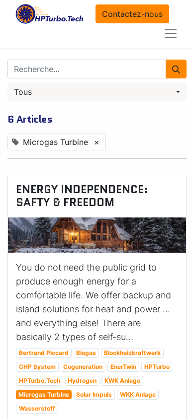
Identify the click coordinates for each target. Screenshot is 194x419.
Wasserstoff (37, 408)
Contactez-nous (132, 14)
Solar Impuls (94, 394)
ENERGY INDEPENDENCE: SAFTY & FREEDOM (82, 196)
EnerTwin (123, 366)
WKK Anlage (138, 394)
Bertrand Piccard (44, 352)
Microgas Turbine (43, 394)
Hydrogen (82, 380)
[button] (97, 91)
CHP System (37, 366)
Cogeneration (82, 366)
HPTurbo (157, 366)
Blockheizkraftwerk (132, 352)
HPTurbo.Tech (39, 380)
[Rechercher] (176, 69)
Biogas (86, 352)
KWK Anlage (122, 380)
